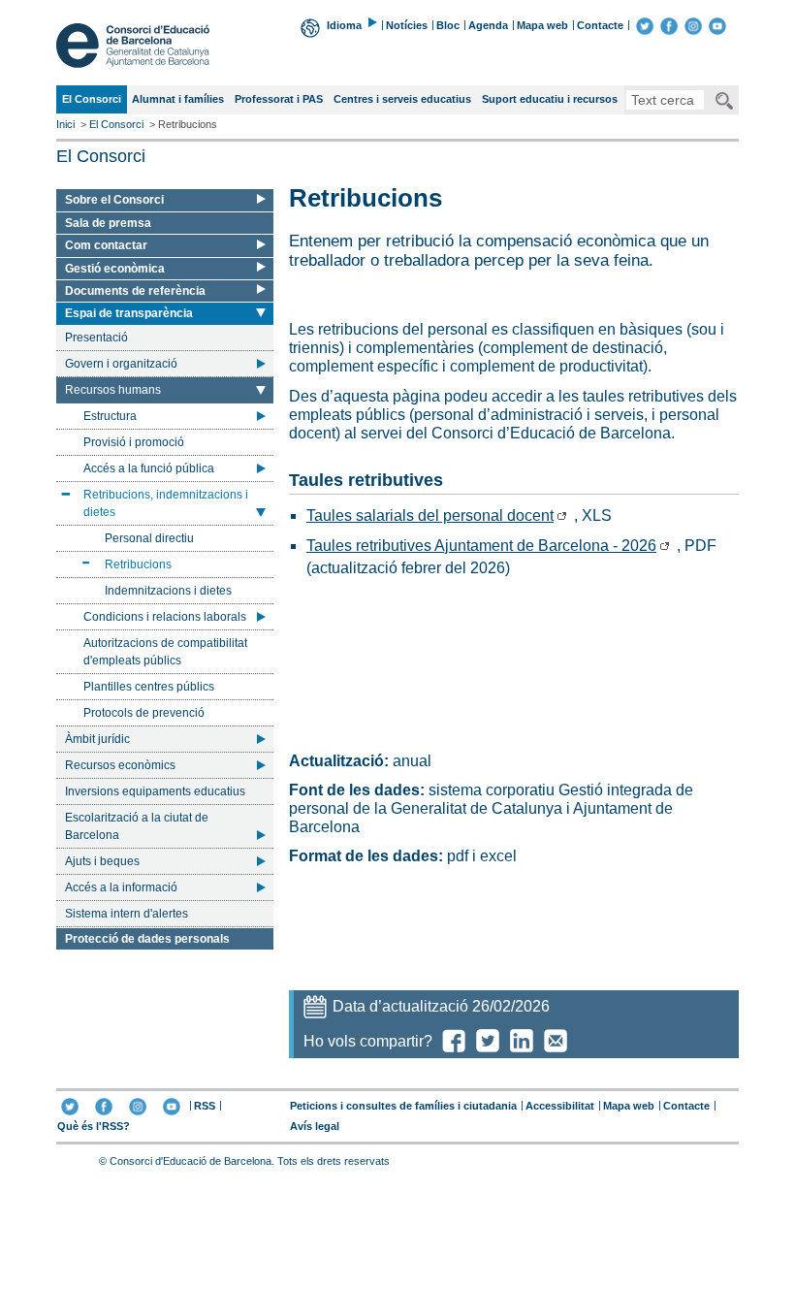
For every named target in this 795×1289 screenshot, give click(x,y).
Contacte (600, 25)
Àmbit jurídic (97, 739)
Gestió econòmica (115, 268)
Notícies (407, 25)
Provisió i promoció (133, 442)
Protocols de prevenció (144, 713)
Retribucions (138, 567)
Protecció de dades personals (147, 939)
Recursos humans (112, 392)
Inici (65, 124)
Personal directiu (149, 538)
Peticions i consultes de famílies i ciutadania (403, 1106)
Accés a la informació (121, 887)
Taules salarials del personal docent (430, 515)
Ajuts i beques (102, 861)
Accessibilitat (559, 1106)
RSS (204, 1106)
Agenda (488, 25)
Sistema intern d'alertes (126, 913)
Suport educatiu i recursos (550, 99)
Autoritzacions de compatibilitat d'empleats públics (165, 651)
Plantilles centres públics (148, 686)
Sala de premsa (108, 223)
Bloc (448, 25)
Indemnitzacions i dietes (168, 590)
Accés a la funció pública (148, 468)
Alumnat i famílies (178, 99)
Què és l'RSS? (93, 1126)
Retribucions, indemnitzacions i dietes (165, 503)
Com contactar (106, 245)
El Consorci (91, 102)
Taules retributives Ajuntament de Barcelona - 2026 (481, 545)
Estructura (110, 416)
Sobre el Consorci (114, 200)
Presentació (96, 337)
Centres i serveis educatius (402, 99)
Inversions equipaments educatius (155, 791)
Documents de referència (135, 291)
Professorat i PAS (279, 99)
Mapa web (542, 25)
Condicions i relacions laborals (164, 617)
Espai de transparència (128, 315)
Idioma (344, 25)
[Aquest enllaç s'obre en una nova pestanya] (644, 25)
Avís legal (314, 1126)
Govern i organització (121, 364)
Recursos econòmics (120, 765)
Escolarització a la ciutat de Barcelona (136, 826)
